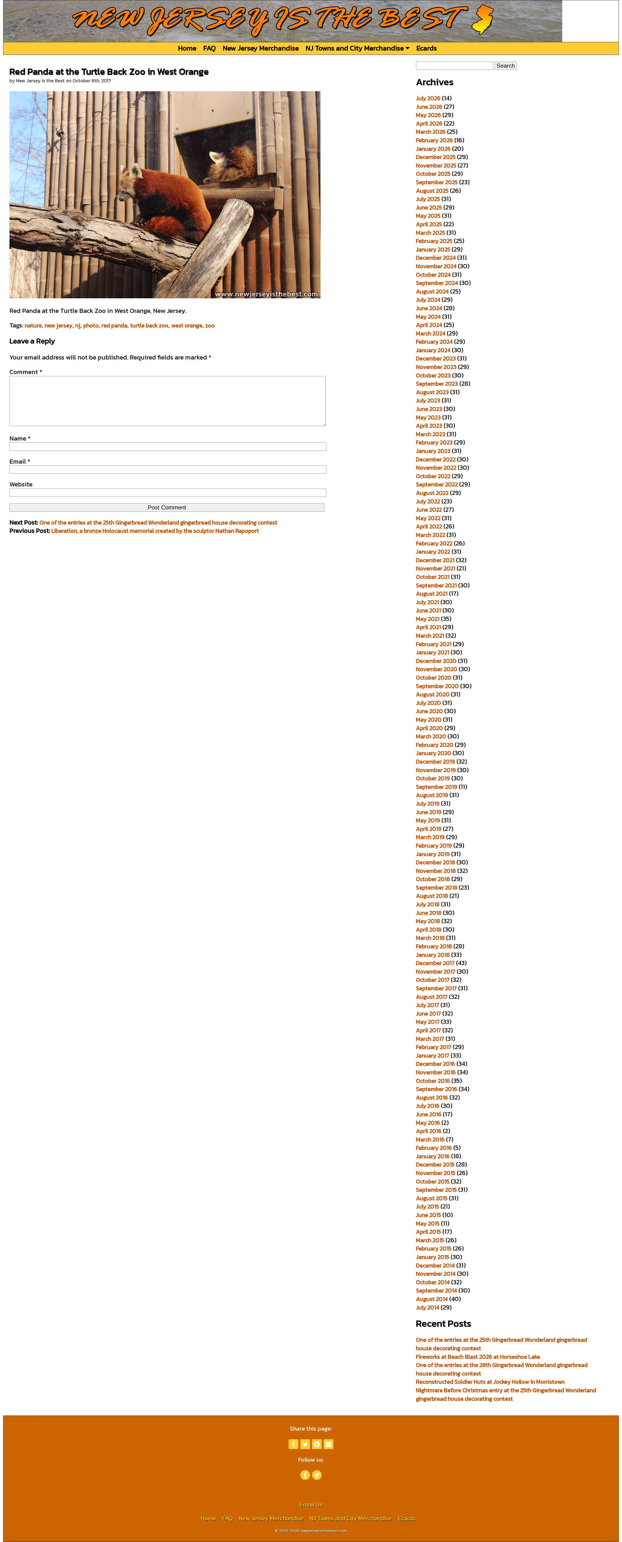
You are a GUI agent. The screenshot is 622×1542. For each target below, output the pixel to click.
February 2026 (434, 140)
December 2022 (436, 459)
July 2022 (428, 501)
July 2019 (428, 803)
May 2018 (428, 921)
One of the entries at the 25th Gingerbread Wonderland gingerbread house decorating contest (158, 522)
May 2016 (428, 1122)
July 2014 (427, 1307)
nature (33, 325)
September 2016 (436, 1089)
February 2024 (434, 341)
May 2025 (428, 215)
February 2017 (433, 1047)
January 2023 (433, 451)
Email (19, 461)
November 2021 (435, 568)
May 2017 (428, 1021)
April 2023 (429, 425)
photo (91, 325)
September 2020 (437, 686)
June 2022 (429, 509)
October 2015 (432, 1181)
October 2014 (433, 1282)
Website (21, 484)
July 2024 (428, 299)
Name (20, 438)
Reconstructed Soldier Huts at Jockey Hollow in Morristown (490, 1381)
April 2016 (428, 1131)
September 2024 (437, 283)
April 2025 (429, 224)
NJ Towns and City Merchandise (356, 48)
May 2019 (428, 820)
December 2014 (435, 1265)
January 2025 (433, 249)
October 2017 (432, 979)
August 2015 (432, 1198)
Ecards (426, 48)
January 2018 (433, 954)
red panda (114, 325)
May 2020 (428, 719)
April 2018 (428, 929)
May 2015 (428, 1223)
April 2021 (428, 627)
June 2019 (428, 812)
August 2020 (432, 694)
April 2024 (429, 325)
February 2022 (434, 543)
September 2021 (436, 585)
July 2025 (428, 199)
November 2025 (436, 165)
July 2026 (428, 98)
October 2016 (433, 1080)
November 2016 (436, 1072)
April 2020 (429, 728)
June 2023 (429, 409)
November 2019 (436, 770)
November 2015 (435, 1173)
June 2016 (428, 1114)
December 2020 (436, 661)
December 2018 (435, 862)
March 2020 (431, 736)
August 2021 (432, 593)
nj (77, 325)
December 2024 (436, 257)
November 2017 (435, 971)
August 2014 (432, 1299)
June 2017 (428, 1013)
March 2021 (430, 635)
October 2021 (432, 577)
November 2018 (436, 871)
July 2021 (427, 602)
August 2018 (432, 896)
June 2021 (428, 610)
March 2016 (430, 1139)
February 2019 (434, 845)
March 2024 (430, 333)
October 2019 (433, 778)
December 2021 (435, 560)
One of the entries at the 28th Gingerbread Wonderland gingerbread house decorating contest (502, 1369)
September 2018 (436, 887)
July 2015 (427, 1206)
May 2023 (428, 417)
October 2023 (433, 375)
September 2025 (437, 182)
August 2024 (432, 291)
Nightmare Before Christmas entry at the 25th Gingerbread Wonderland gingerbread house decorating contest (506, 1394)
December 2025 (436, 157)
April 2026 (429, 123)
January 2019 (433, 854)
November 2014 (436, 1273)
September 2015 (436, 1189)
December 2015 (435, 1164)
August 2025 (432, 190)
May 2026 (428, 115)
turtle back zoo (149, 325)
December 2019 (435, 761)
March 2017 (430, 1038)
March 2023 (430, 434)
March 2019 (430, 837)
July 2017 (427, 1005)
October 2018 (433, 879)
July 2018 (428, 904)
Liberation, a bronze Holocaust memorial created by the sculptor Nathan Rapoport (155, 530)
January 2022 (433, 551)
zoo (210, 325)
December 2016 (435, 1063)
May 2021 (428, 619)
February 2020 (434, 745)
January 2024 (433, 350)
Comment (25, 372)
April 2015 (428, 1231)
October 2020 (433, 677)
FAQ (209, 48)
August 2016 (432, 1097)
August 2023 (432, 392)
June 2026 (429, 106)
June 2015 (428, 1215)
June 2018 (428, 913)
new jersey (58, 325)
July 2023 (428, 400)
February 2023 (434, 442)
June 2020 (429, 711)
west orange (186, 325)
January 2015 (432, 1257)
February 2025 (434, 241)
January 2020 (433, 753)
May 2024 (428, 316)
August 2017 (432, 996)
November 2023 (436, 367)
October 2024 (433, 274)
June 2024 (429, 308)
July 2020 (428, 703)
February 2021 (433, 644)
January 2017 (432, 1055)
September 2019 (436, 787)
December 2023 (436, 358)
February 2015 (433, 1248)
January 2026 (433, 148)
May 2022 (428, 518)
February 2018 (434, 946)
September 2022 (437, 484)
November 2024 (436, 266)
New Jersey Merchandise (261, 48)
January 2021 (432, 652)
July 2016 (428, 1105)
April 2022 (429, 526)
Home (187, 48)
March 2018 (430, 938)
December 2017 (435, 963)
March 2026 (431, 131)
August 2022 (432, 493)
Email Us (311, 1504)
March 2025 (430, 232)
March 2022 (430, 535)
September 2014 (436, 1290)
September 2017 (436, 988)
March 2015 (430, 1240)
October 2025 (433, 173)
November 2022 (436, 467)
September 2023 (437, 383)
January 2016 (433, 1156)
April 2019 (428, 829)
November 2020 (436, 669)
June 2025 (429, 207)
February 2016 (434, 1147)
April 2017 (428, 1030)
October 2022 (433, 476)
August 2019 (432, 795)
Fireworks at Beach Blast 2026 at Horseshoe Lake (478, 1356)
